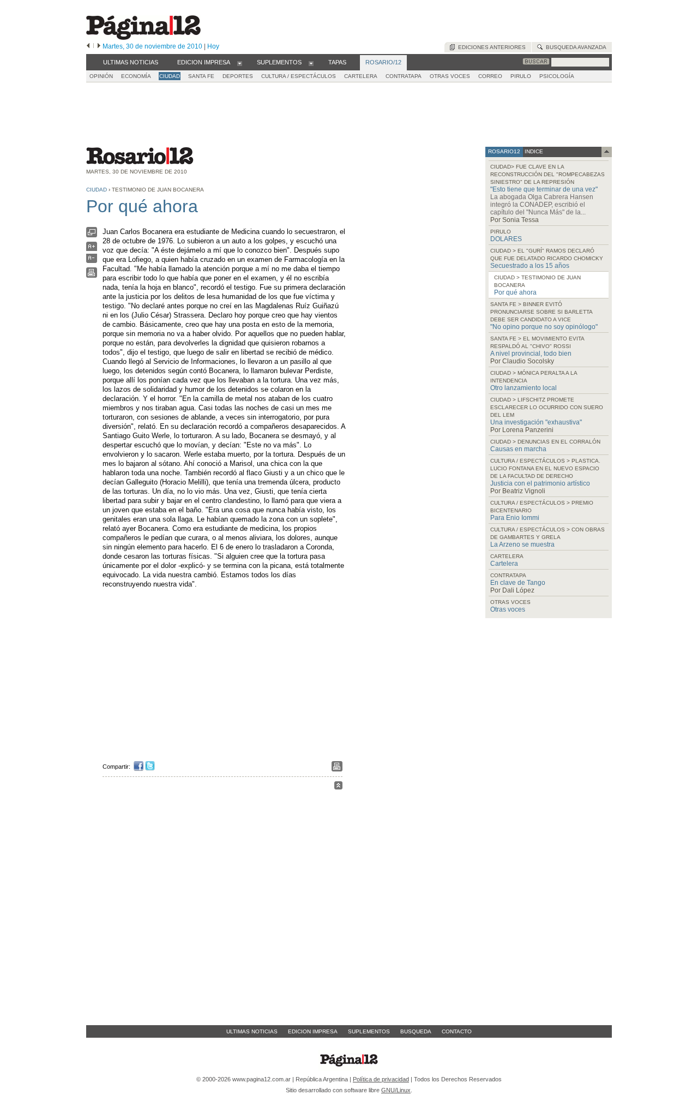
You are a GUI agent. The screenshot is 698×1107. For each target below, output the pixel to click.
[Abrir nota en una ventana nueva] (91, 235)
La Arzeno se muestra (522, 544)
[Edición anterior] (88, 46)
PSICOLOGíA (556, 76)
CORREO (490, 76)
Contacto (457, 1031)
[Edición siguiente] (99, 46)
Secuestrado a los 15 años (529, 266)
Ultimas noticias (252, 1031)
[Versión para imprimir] (91, 275)
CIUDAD (169, 76)
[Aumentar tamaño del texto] (91, 249)
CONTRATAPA (404, 76)
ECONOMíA (136, 76)
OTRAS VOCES (450, 76)
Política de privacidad (381, 1079)
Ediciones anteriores (490, 47)
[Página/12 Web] (143, 37)
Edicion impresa (313, 1031)
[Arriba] (338, 787)
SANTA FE (201, 76)
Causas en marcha (518, 449)
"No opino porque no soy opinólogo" (544, 327)
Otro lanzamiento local (523, 388)
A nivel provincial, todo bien (530, 353)
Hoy (213, 46)
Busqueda (415, 1031)
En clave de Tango (517, 583)
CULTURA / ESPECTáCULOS (298, 76)
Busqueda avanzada (574, 47)
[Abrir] (239, 62)
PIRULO (520, 76)
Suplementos (369, 1031)
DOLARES (506, 239)
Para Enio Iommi (514, 518)
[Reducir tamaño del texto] (91, 260)
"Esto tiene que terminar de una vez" (544, 189)
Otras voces (507, 609)
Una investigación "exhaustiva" (536, 422)
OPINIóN (101, 76)
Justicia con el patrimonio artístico (540, 483)
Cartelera (504, 563)
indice (533, 151)
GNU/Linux (396, 1090)
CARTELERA (360, 76)
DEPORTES (237, 76)
